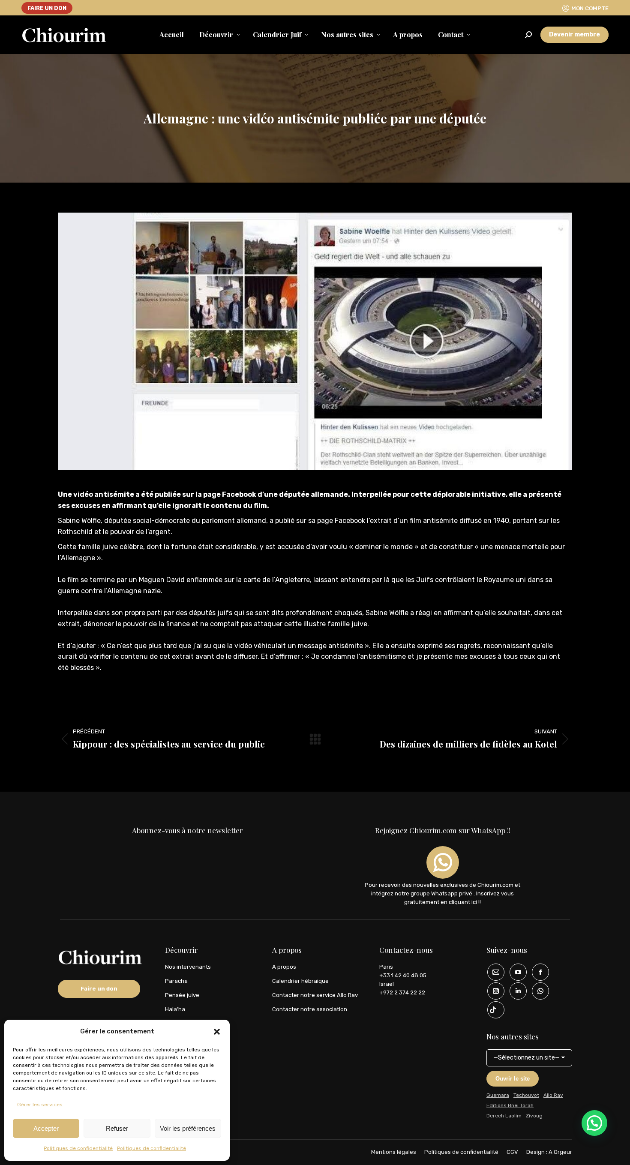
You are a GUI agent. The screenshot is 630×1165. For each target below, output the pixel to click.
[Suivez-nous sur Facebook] (537, 972)
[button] (217, 1031)
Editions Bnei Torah (510, 1105)
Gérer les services (40, 1105)
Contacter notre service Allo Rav (315, 995)
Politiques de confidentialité (78, 1148)
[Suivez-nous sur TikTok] (492, 1009)
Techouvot (526, 1095)
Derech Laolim (504, 1116)
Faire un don (99, 988)
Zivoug (534, 1116)
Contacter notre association (309, 1009)
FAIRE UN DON (46, 8)
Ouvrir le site (512, 1078)
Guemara (497, 1095)
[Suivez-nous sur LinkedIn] (515, 991)
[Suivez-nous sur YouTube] (515, 972)
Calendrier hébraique (300, 981)
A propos (284, 967)
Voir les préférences (188, 1128)
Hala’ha (175, 1009)
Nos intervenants (188, 967)
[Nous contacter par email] (492, 972)
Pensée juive (182, 995)
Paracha (176, 981)
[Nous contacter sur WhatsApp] (537, 991)
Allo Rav (553, 1095)
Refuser (117, 1128)
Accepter (46, 1128)
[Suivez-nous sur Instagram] (492, 991)
